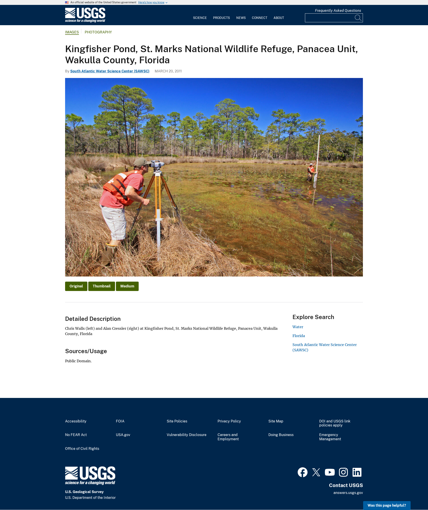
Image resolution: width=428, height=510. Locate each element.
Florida (298, 336)
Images (72, 32)
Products (221, 18)
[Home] (85, 21)
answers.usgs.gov (348, 493)
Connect (259, 18)
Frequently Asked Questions (338, 10)
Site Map (275, 421)
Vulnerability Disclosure (186, 435)
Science (200, 18)
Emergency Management (330, 437)
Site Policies (177, 421)
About (279, 18)
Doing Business (281, 435)
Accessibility (75, 421)
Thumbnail (102, 286)
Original (76, 286)
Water (297, 327)
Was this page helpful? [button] (387, 505)
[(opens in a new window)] (303, 471)
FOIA (120, 421)
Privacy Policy (229, 421)
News (241, 18)
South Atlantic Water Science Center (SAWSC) (109, 71)
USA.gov (123, 435)
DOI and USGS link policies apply (334, 423)
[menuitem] (200, 15)
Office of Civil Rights (82, 449)
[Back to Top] (412, 494)
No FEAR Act (76, 435)
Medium (127, 286)
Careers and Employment (228, 437)
